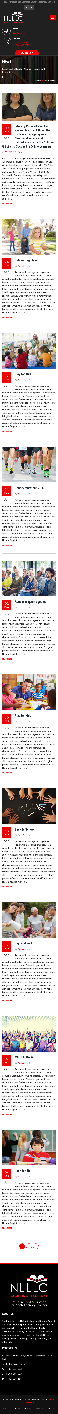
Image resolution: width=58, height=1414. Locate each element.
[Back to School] (29, 806)
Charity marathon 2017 (30, 488)
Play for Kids (23, 374)
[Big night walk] (29, 920)
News (20, 152)
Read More (7, 204)
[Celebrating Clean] (29, 237)
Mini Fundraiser (25, 1057)
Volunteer (28, 1408)
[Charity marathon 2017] (29, 464)
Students (16, 1408)
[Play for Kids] (29, 351)
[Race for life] (29, 1148)
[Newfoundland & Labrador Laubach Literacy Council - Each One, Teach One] (13, 17)
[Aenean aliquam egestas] (29, 578)
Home (5, 1408)
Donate (39, 1408)
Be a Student (27, 53)
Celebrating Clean (26, 260)
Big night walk (24, 943)
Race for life (23, 1171)
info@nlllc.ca (19, 32)
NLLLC (8, 152)
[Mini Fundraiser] (29, 1034)
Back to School (24, 829)
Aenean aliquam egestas (30, 602)
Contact (51, 1408)
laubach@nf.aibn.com (17, 1364)
